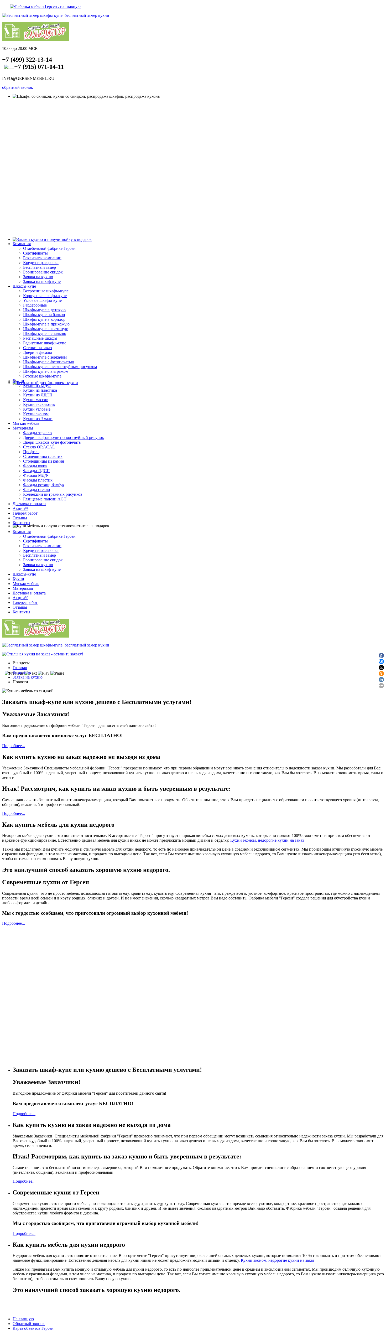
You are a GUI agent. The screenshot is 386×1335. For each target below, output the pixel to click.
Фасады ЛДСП (36, 470)
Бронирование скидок (43, 272)
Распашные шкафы (40, 338)
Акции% (20, 508)
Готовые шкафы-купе (42, 376)
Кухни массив (35, 399)
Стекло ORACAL (39, 447)
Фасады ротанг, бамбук (43, 485)
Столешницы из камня (43, 461)
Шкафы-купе (24, 286)
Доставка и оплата (29, 503)
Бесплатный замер (39, 267)
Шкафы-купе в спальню (44, 333)
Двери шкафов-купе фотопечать (52, 442)
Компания (22, 243)
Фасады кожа (35, 466)
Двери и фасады (37, 352)
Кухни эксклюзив (39, 404)
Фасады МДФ (35, 475)
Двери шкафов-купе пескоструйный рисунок (63, 437)
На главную (23, 1319)
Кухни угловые (36, 409)
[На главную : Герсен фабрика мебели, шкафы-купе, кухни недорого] (41, 6)
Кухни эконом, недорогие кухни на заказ (267, 840)
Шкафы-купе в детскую (44, 310)
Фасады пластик (38, 480)
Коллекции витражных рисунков (52, 494)
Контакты (21, 522)
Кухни (18, 381)
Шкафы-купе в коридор (44, 319)
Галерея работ (25, 513)
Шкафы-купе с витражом (45, 371)
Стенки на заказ (37, 347)
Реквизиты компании (42, 258)
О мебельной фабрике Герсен (49, 248)
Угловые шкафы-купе (42, 300)
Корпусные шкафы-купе (45, 295)
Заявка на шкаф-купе (42, 281)
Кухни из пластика (40, 390)
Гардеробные (35, 305)
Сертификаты (35, 253)
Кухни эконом (36, 414)
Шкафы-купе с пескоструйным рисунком (60, 366)
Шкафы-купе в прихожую (46, 324)
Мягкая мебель (26, 423)
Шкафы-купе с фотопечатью (48, 362)
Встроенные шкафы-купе (46, 291)
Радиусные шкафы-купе (44, 343)
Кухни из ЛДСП (38, 395)
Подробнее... (13, 745)
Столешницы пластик (42, 456)
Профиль (31, 451)
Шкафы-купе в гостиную (45, 329)
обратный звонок (17, 87)
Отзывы (20, 518)
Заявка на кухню (38, 277)
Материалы (23, 428)
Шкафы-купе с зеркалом (45, 357)
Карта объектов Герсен (33, 1328)
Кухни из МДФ (37, 385)
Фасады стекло (36, 489)
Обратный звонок (29, 1323)
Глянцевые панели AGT (44, 499)
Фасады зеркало (37, 433)
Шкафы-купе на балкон (44, 314)
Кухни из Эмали (38, 418)
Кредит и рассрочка (41, 262)
